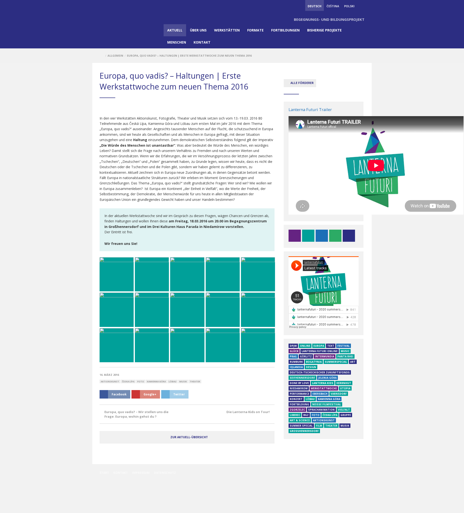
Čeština (332, 6)
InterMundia (324, 356)
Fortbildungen (285, 30)
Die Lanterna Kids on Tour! (248, 412)
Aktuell (174, 30)
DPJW (293, 345)
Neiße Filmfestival (326, 404)
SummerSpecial (336, 361)
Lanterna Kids (322, 383)
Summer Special (301, 425)
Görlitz (306, 356)
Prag (293, 356)
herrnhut (343, 383)
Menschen (176, 42)
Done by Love (299, 383)
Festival (343, 345)
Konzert (296, 399)
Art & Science (300, 420)
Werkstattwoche (324, 388)
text (330, 345)
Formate (255, 30)
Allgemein (115, 55)
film (319, 425)
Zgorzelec (297, 409)
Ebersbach (319, 393)
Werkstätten (227, 30)
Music (345, 351)
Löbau (172, 381)
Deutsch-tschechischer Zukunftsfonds (320, 372)
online (305, 345)
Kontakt (202, 42)
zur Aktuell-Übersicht (189, 437)
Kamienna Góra (156, 381)
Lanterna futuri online (320, 351)
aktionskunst (110, 381)
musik (183, 381)
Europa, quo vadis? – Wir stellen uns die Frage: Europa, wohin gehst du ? (136, 414)
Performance (299, 393)
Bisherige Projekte (324, 30)
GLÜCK (294, 351)
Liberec (295, 415)
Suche (362, 6)
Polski (349, 6)
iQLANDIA (296, 367)
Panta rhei (345, 356)
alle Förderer (302, 83)
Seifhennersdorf (302, 377)
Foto (140, 381)
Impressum (141, 473)
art (352, 361)
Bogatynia (314, 361)
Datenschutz (165, 473)
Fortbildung (299, 404)
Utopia (345, 388)
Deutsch (314, 6)
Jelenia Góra (327, 377)
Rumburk (296, 361)
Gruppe (346, 415)
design (311, 367)
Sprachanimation (321, 409)
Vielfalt (344, 409)
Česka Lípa (128, 381)
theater (195, 381)
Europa (318, 345)
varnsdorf (339, 393)
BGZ (306, 415)
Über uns (198, 30)
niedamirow (299, 388)
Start (104, 473)
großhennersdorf (304, 431)
